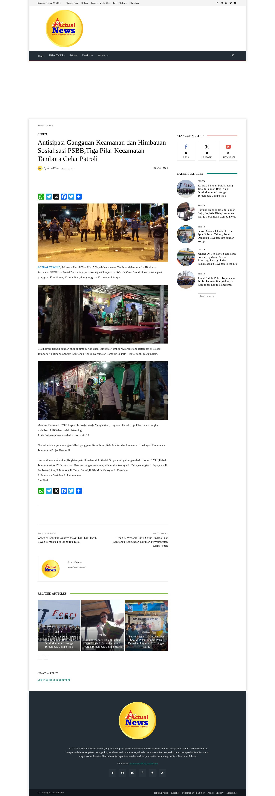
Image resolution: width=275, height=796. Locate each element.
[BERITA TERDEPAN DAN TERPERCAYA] (64, 28)
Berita (49, 125)
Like (186, 144)
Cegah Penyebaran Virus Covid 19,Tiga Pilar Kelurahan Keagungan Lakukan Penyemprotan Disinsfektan (140, 541)
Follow (207, 144)
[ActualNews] (41, 168)
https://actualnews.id (76, 567)
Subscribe (228, 144)
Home (41, 125)
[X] (226, 3)
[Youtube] (235, 3)
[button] (233, 55)
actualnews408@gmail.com (144, 763)
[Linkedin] (132, 773)
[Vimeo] (230, 3)
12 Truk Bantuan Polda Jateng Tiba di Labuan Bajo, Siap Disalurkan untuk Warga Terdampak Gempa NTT (59, 641)
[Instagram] (221, 3)
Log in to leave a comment (54, 679)
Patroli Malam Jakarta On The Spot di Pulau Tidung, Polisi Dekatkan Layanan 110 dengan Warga (146, 641)
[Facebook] (217, 3)
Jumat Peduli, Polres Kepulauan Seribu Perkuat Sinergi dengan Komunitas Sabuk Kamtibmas (216, 281)
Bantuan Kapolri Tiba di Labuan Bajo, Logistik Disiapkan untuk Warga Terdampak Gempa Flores (102, 643)
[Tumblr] (152, 773)
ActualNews (53, 168)
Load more (205, 296)
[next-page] (46, 657)
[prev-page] (40, 657)
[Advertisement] (137, 91)
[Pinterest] (142, 773)
